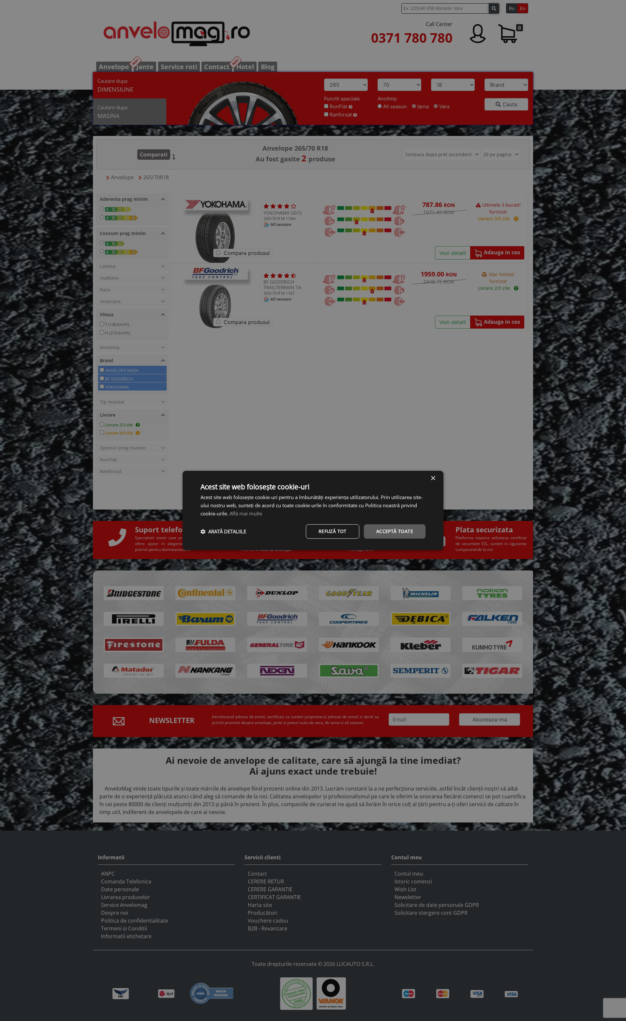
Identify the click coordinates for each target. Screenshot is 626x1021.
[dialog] (313, 510)
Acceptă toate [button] (394, 531)
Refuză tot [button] (333, 531)
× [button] (432, 478)
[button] (223, 531)
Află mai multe (246, 513)
